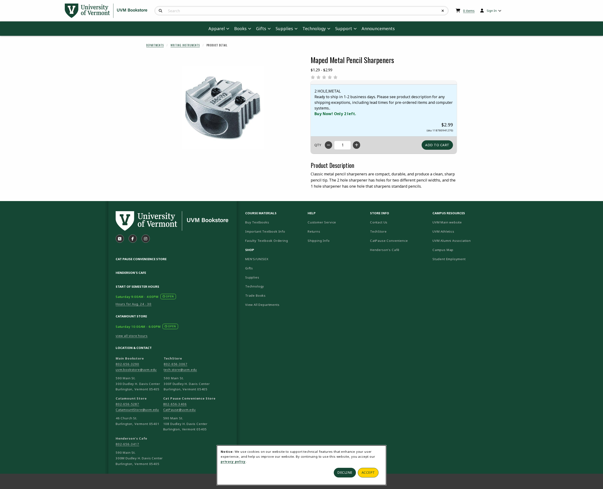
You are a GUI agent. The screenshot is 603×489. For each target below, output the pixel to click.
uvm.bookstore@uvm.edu (136, 370)
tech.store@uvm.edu (180, 370)
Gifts (249, 268)
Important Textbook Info (265, 231)
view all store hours (132, 336)
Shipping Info (319, 240)
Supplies (252, 277)
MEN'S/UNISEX (257, 259)
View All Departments (262, 305)
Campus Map (459, 249)
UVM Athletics (459, 231)
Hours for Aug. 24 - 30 (133, 304)
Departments (155, 45)
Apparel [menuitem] (216, 28)
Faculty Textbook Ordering (266, 240)
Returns (314, 231)
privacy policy (233, 461)
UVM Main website (461, 222)
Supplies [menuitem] (284, 28)
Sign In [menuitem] (492, 10)
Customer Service (322, 222)
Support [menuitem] (343, 28)
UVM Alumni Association (461, 240)
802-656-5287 (127, 404)
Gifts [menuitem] (261, 28)
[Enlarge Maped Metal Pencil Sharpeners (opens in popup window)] (223, 107)
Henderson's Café (384, 250)
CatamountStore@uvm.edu (137, 410)
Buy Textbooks (257, 222)
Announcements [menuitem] (378, 28)
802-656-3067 (175, 364)
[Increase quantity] (356, 145)
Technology (254, 286)
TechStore (378, 231)
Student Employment (461, 259)
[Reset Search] (443, 11)
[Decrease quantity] (328, 145)
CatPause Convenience (389, 240)
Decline (344, 472)
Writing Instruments (185, 45)
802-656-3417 (127, 444)
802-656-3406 (175, 404)
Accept (368, 472)
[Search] (160, 11)
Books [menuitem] (240, 28)
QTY (317, 145)
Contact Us (378, 222)
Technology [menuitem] (314, 28)
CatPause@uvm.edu (179, 410)
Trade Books (255, 295)
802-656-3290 (127, 364)
